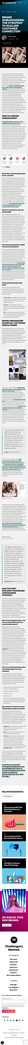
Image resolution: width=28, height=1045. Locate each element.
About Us (13, 967)
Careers (13, 973)
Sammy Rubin (12, 36)
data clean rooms (7, 747)
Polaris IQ (13, 962)
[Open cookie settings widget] (2, 1042)
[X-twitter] (7, 1020)
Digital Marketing (7, 43)
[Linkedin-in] (13, 1020)
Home (3, 11)
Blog (14, 11)
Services (13, 959)
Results (13, 965)
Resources (9, 11)
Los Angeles (13, 987)
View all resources (7, 796)
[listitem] (14, 816)
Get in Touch (6, 925)
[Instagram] (10, 1020)
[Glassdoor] (19, 1020)
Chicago (13, 985)
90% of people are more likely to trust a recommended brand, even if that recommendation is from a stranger (13, 205)
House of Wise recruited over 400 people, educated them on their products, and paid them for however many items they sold (13, 524)
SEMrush (8, 166)
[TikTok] (22, 1020)
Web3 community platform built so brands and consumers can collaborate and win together (13, 460)
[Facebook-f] (4, 1020)
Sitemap (5, 1032)
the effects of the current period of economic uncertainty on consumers (14, 407)
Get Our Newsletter (8, 1011)
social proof (5, 648)
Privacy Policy (5, 1007)
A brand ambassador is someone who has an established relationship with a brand (12, 122)
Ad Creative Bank (13, 975)
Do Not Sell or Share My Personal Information (14, 1037)
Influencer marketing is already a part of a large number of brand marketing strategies (13, 87)
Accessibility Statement (13, 1032)
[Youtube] (16, 1020)
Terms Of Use (21, 1032)
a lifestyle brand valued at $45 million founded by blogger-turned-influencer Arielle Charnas (14, 389)
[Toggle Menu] (20, 2)
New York (13, 990)
